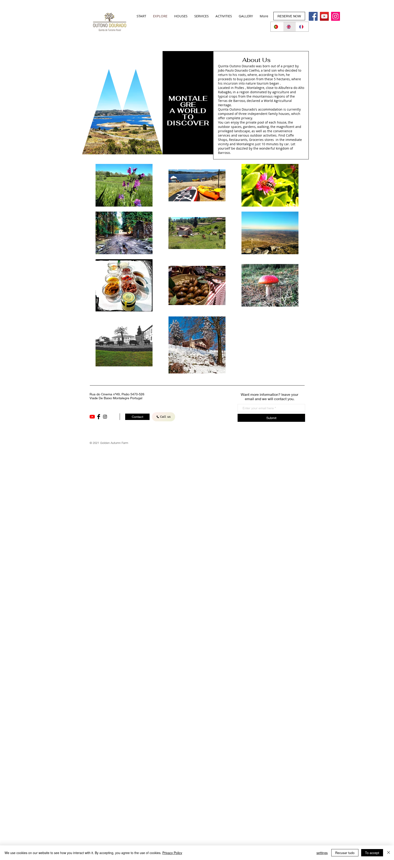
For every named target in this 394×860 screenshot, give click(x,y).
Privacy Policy (172, 852)
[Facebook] (313, 16)
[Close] (388, 852)
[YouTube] (92, 416)
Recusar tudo (345, 852)
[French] (302, 26)
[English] (289, 26)
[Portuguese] (277, 26)
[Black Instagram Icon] (105, 416)
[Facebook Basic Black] (98, 416)
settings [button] (322, 852)
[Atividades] (324, 16)
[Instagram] (335, 16)
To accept (372, 852)
